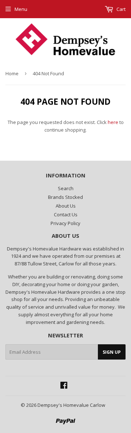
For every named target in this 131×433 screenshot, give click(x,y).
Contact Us (66, 214)
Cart (120, 9)
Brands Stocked (65, 197)
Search (66, 188)
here (113, 122)
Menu (21, 9)
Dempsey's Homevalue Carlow (71, 405)
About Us (66, 206)
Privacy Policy (65, 223)
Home (12, 73)
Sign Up (112, 352)
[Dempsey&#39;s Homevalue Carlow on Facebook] (64, 386)
